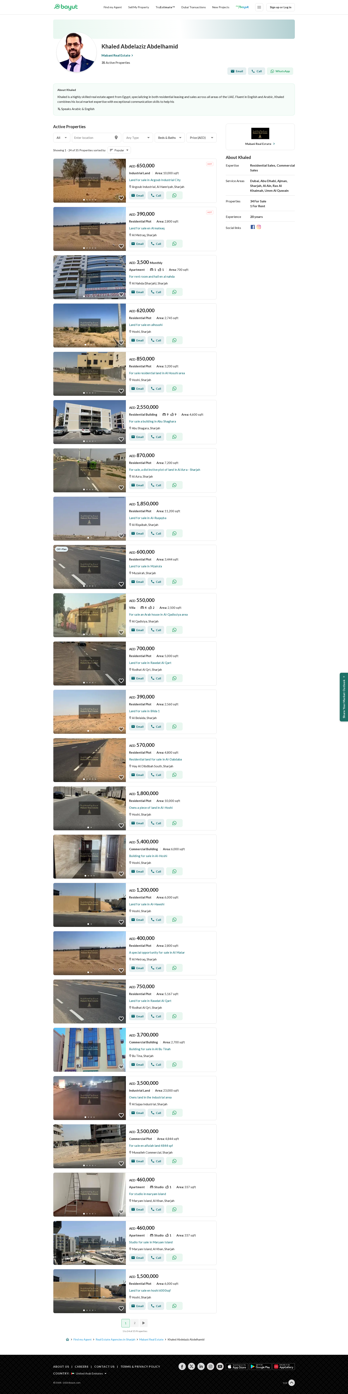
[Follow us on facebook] (182, 1366)
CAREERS (81, 1366)
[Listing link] (134, 181)
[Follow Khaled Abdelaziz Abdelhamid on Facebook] (254, 228)
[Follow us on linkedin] (201, 1366)
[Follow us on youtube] (220, 1366)
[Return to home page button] (65, 7)
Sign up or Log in (280, 7)
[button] (62, 137)
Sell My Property (138, 7)
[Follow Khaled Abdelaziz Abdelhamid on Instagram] (260, 228)
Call (259, 71)
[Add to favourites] (121, 198)
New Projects (220, 7)
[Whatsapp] (174, 195)
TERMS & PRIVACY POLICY (140, 1366)
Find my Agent (113, 7)
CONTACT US (104, 1366)
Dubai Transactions (193, 7)
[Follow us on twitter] (191, 1366)
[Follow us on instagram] (210, 1366)
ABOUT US (61, 1366)
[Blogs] (242, 7)
